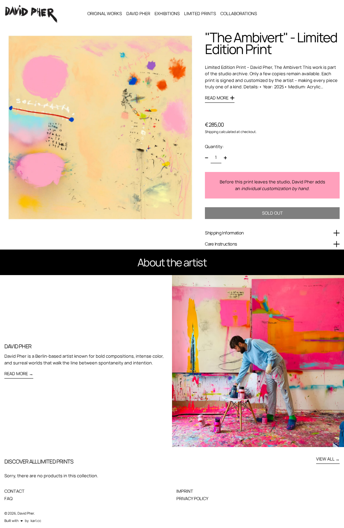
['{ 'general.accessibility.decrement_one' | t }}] (207, 158)
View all (325, 459)
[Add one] (225, 158)
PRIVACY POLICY (192, 498)
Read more (16, 373)
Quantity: (214, 146)
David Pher (25, 513)
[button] (100, 127)
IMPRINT (184, 491)
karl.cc (36, 520)
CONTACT (14, 491)
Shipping (211, 131)
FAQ (8, 498)
